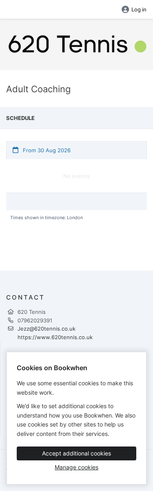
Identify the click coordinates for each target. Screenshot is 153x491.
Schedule (20, 118)
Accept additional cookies (76, 453)
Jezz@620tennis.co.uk (46, 328)
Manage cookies (76, 467)
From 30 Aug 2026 (46, 150)
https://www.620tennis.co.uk (55, 337)
